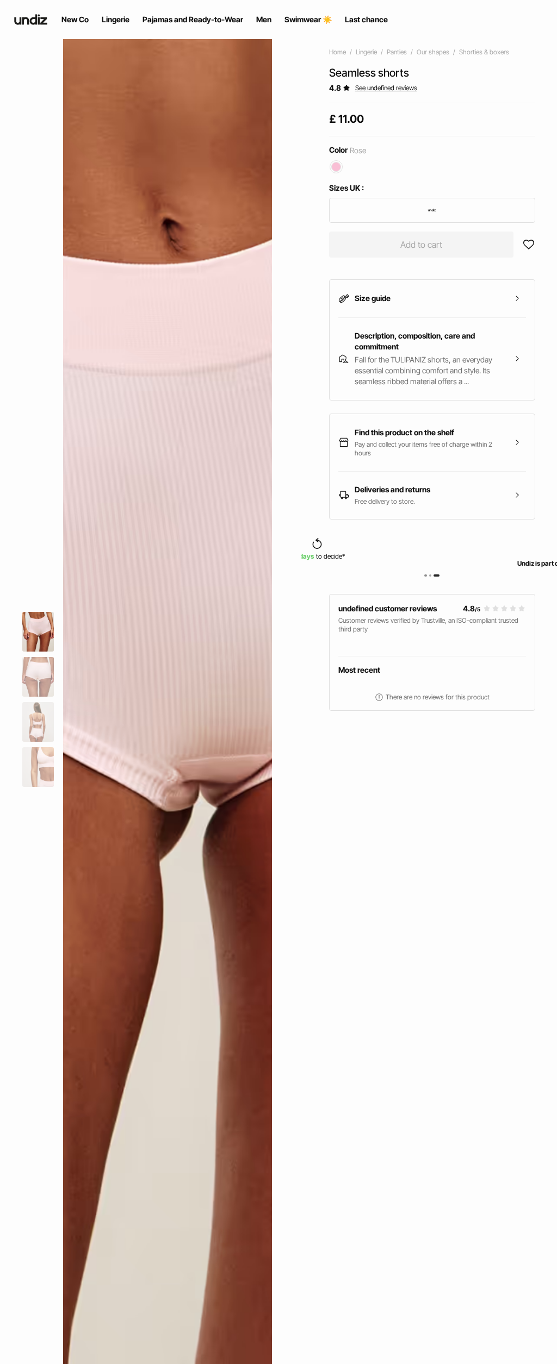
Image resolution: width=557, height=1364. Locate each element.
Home (337, 52)
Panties (397, 52)
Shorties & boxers (484, 52)
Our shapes (433, 52)
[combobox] (432, 210)
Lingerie (366, 52)
